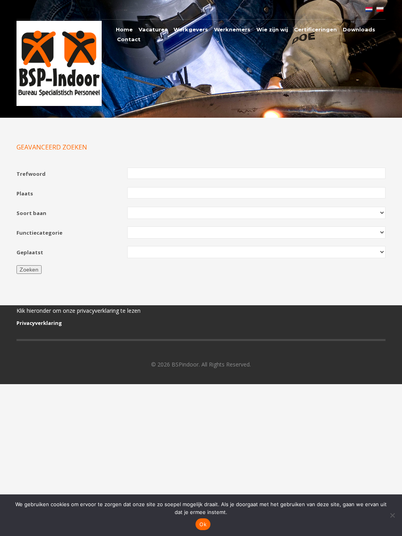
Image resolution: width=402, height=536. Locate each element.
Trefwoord (31, 173)
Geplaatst (29, 252)
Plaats (24, 193)
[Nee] (392, 515)
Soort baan (31, 213)
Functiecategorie (39, 232)
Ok (202, 524)
